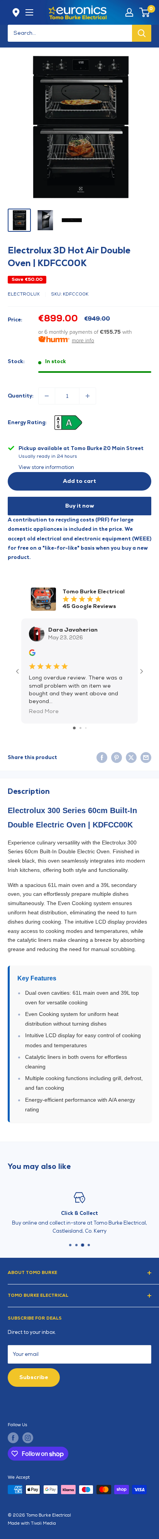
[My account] (129, 12)
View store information (46, 467)
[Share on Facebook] (101, 757)
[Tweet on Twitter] (131, 757)
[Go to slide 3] (85, 728)
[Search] (141, 33)
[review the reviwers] (32, 654)
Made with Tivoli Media (32, 1523)
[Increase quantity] (88, 396)
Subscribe (33, 1377)
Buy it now (79, 506)
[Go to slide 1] (74, 728)
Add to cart (79, 481)
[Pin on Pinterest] (116, 757)
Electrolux (24, 294)
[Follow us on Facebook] (13, 1437)
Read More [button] (44, 711)
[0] (145, 12)
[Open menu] (29, 12)
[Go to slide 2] (80, 728)
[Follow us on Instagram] (27, 1437)
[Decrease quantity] (47, 396)
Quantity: (21, 396)
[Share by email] (145, 757)
